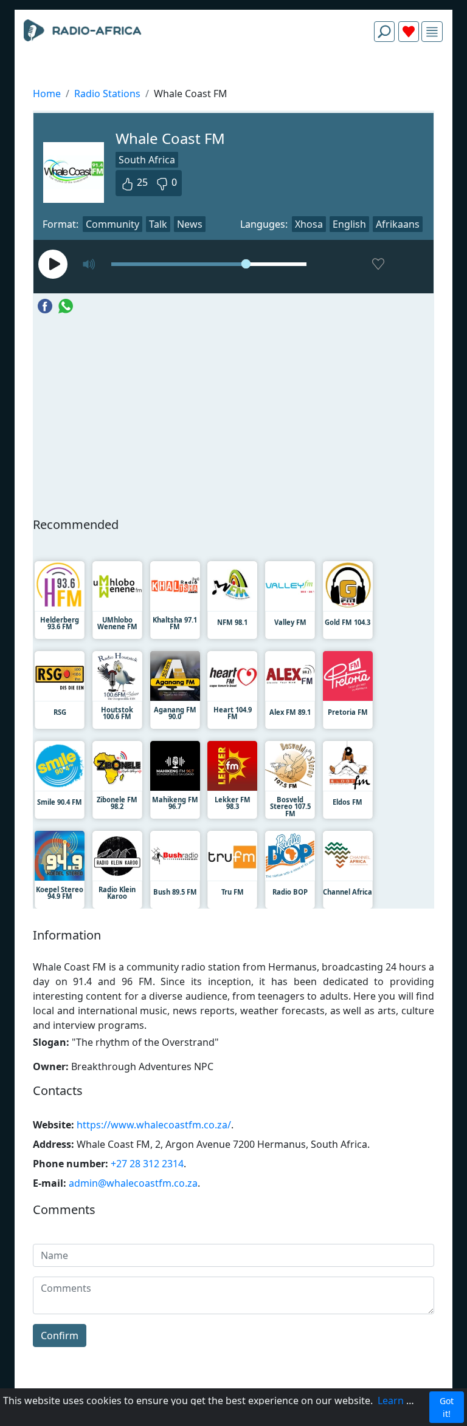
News (189, 224)
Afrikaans (398, 224)
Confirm (59, 1335)
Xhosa (309, 224)
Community (112, 224)
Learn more (404, 1400)
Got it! (447, 1407)
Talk (158, 224)
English (349, 224)
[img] (432, 32)
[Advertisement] (233, 80)
